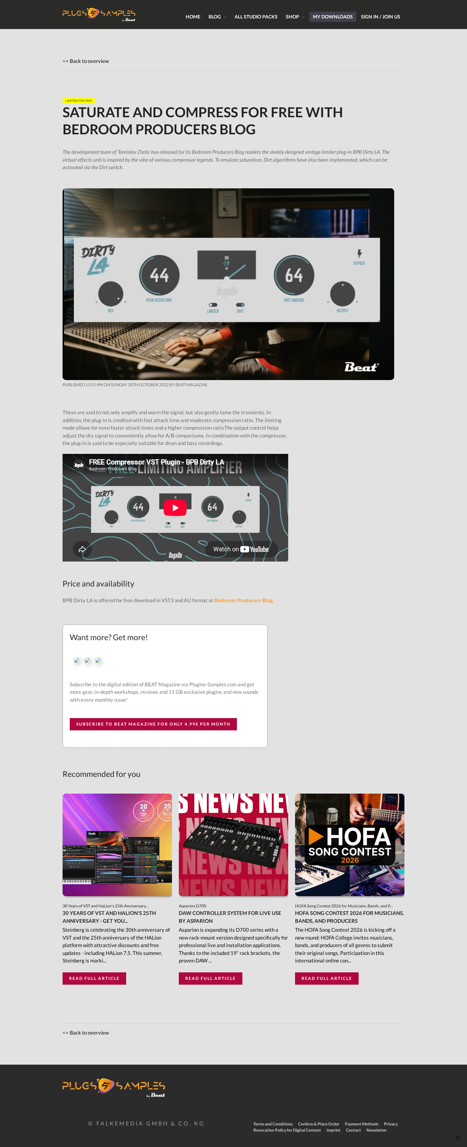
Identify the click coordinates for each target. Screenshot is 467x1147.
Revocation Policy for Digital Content (287, 1130)
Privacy (391, 1123)
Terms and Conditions (273, 1123)
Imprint (333, 1130)
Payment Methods (361, 1123)
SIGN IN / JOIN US (380, 16)
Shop (292, 16)
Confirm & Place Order (318, 1123)
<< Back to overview (86, 61)
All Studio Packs (256, 16)
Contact (353, 1130)
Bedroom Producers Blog (243, 600)
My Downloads (333, 16)
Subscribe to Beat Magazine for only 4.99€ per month (153, 724)
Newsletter (376, 1130)
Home (193, 16)
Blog (215, 16)
